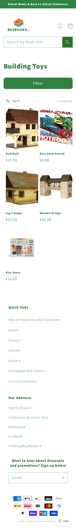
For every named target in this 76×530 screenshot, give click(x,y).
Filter (38, 83)
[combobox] (38, 42)
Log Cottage (14, 213)
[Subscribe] (62, 478)
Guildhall (12, 153)
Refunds (14, 350)
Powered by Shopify (48, 521)
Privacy (13, 340)
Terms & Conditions (22, 381)
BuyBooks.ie (32, 521)
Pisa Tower (13, 272)
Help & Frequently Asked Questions (34, 319)
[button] (60, 26)
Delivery (14, 361)
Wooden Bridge (50, 213)
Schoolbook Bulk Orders (26, 371)
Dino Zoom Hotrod (52, 153)
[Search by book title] (67, 42)
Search (13, 330)
